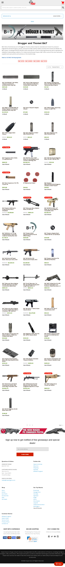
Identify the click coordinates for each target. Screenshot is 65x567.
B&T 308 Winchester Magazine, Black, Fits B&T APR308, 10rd (52, 158)
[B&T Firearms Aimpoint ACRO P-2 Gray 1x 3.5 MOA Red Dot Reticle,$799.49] (52, 328)
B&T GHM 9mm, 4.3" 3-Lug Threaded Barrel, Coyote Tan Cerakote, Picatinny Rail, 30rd (9, 234)
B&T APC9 (21, 61)
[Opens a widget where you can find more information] (58, 564)
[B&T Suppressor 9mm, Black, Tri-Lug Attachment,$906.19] (10, 152)
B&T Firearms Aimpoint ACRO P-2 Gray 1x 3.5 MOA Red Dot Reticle (52, 335)
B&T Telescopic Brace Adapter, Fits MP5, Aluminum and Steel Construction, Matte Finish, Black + (10, 285)
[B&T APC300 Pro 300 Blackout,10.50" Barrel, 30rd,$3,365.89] (31, 252)
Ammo (3, 492)
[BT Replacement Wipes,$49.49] (31, 177)
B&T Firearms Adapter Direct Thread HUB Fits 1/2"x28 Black (52, 234)
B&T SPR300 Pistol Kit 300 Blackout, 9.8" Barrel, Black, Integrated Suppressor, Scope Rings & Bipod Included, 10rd (31, 385)
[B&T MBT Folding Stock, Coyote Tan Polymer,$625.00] (52, 378)
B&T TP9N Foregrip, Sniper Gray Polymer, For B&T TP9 (52, 108)
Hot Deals (4, 499)
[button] (32, 16)
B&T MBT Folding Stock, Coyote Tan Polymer (50, 384)
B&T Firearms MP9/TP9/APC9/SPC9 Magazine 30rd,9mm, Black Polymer (52, 184)
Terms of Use (5, 520)
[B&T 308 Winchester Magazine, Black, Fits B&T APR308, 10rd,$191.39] (52, 152)
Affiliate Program (38, 471)
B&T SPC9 (44, 61)
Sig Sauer (35, 495)
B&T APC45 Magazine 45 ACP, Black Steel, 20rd (10, 409)
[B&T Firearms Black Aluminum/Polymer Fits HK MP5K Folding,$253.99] (31, 227)
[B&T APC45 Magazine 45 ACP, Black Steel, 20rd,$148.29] (10, 403)
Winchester (36, 501)
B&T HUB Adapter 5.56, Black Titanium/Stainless (30, 359)
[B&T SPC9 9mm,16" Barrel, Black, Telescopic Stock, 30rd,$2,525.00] (10, 252)
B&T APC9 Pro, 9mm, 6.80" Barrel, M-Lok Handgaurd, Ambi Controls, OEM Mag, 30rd (31, 159)
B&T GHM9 (37, 61)
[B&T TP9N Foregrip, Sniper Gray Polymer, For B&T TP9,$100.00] (52, 102)
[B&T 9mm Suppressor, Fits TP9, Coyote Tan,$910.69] (10, 177)
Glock (35, 499)
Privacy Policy (5, 522)
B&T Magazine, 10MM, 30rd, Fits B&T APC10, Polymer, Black (31, 334)
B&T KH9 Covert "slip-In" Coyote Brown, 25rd (50, 309)
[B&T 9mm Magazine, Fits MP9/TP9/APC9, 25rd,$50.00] (52, 127)
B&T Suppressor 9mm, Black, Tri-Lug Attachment (9, 158)
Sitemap (35, 469)
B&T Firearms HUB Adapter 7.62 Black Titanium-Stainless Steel (52, 359)
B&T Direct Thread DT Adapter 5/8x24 (31, 108)
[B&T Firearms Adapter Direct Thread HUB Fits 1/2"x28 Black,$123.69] (52, 227)
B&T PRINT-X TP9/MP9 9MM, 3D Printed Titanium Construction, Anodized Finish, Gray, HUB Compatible (10, 109)
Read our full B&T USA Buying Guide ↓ (12, 57)
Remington (36, 506)
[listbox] (57, 67)
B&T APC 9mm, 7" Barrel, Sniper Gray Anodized (31, 309)
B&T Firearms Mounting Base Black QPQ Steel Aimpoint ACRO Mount (10, 360)
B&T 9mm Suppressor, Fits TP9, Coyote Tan (10, 183)
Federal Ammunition (39, 504)
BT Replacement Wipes (29, 183)
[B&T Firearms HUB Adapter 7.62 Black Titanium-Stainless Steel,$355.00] (52, 353)
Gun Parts (4, 494)
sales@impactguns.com (8, 480)
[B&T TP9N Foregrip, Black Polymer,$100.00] (10, 127)
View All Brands (37, 508)
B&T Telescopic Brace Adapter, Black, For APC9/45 (31, 208)
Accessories (5, 495)
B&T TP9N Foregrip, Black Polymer (8, 133)
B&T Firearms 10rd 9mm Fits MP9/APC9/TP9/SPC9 (51, 259)
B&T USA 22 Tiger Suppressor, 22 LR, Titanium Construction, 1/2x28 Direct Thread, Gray (31, 84)
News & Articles (37, 464)
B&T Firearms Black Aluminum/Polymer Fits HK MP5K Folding (30, 234)
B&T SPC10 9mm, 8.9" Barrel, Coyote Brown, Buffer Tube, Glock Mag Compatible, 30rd (9, 385)
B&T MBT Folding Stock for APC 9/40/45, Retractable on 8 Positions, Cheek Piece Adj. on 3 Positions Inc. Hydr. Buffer (52, 285)
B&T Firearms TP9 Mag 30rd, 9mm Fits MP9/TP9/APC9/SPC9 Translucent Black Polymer (52, 84)
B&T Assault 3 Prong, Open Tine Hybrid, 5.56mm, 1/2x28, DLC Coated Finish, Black (10, 335)
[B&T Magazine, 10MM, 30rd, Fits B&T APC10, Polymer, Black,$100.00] (31, 328)
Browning (36, 490)
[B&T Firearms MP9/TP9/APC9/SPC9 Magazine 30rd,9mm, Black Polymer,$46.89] (52, 177)
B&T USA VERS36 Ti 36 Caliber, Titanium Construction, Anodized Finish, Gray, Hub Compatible (10, 84)
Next (60, 425)
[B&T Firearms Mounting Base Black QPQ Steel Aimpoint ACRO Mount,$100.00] (10, 353)
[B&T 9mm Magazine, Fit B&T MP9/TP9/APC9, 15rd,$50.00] (31, 127)
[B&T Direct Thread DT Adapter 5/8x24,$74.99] (31, 102)
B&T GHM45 (28, 61)
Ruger (35, 497)
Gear (3, 497)
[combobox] (31, 7)
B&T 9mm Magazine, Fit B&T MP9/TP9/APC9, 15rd (30, 133)
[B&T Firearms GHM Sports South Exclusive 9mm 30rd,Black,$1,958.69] (10, 202)
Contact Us (5, 523)
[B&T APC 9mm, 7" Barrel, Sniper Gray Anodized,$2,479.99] (31, 303)
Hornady (35, 494)
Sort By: (49, 67)
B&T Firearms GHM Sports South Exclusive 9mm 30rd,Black (9, 209)
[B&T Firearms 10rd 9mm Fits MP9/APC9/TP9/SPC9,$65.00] (52, 252)
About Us (35, 466)
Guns (3, 490)
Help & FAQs (5, 518)
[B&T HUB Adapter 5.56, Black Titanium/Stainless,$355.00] (31, 353)
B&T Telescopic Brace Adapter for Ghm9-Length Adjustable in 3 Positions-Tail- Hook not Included (10, 310)
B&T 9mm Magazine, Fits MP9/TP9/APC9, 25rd (50, 133)
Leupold (35, 503)
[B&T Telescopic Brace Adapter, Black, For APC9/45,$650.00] (31, 202)
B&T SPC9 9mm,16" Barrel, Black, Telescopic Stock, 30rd (9, 259)
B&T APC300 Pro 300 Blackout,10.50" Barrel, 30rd (30, 259)
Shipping (35, 468)
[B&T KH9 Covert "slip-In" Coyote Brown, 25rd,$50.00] (52, 303)
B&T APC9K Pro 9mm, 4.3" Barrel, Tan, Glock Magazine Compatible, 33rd (51, 209)
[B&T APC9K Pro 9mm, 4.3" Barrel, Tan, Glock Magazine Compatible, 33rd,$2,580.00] (52, 202)
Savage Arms (37, 492)
